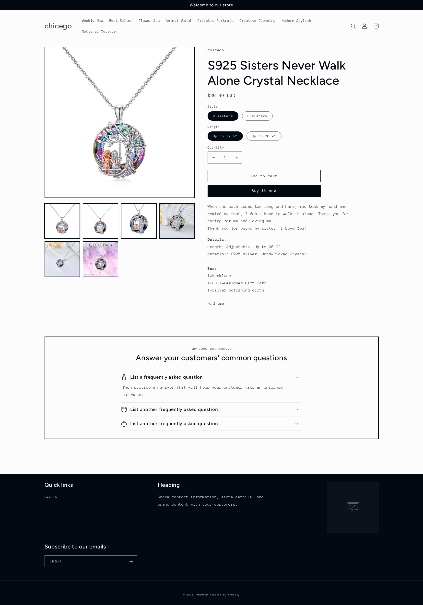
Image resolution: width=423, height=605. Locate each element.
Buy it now (264, 190)
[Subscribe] (131, 561)
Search (51, 497)
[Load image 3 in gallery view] (139, 221)
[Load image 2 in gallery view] (100, 221)
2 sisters (223, 116)
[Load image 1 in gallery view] (62, 221)
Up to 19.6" (225, 136)
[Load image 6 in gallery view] (100, 259)
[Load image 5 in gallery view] (62, 259)
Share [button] (218, 303)
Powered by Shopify (225, 594)
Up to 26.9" (264, 136)
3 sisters (257, 116)
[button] (353, 26)
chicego (202, 594)
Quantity (216, 147)
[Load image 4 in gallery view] (177, 221)
